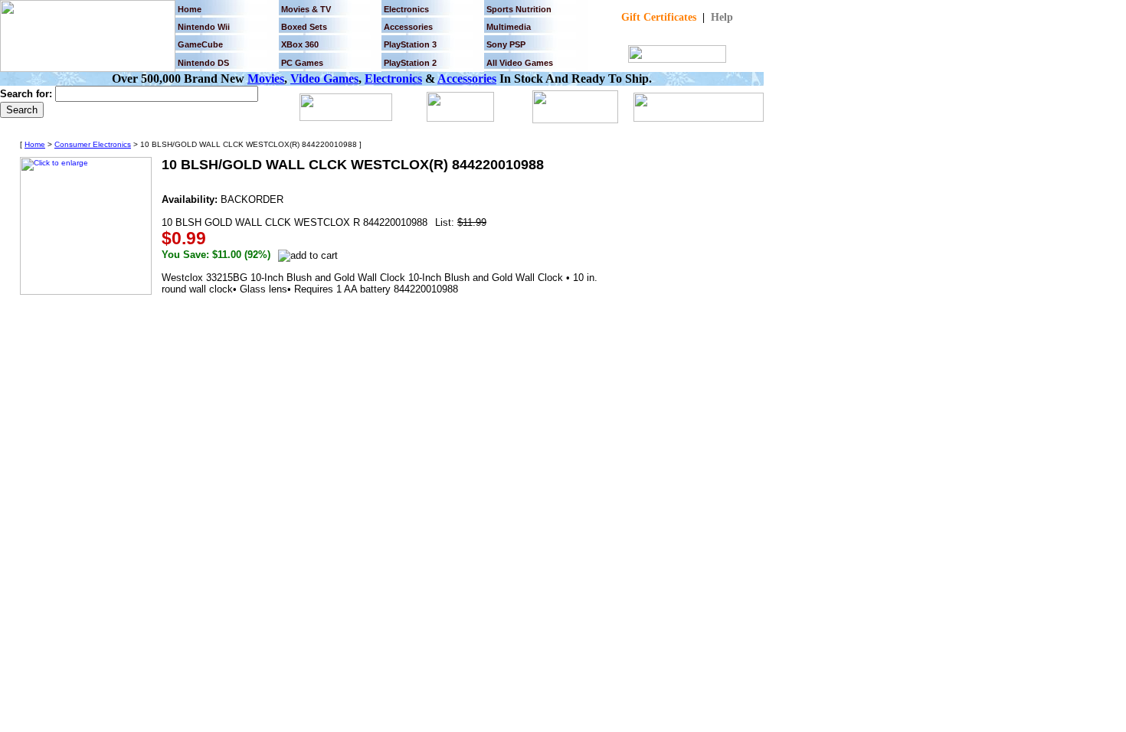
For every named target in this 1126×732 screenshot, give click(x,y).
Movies (265, 78)
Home (189, 9)
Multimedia (508, 26)
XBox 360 (300, 44)
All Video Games (519, 62)
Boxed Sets (304, 26)
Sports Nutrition (519, 9)
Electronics (406, 9)
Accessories (466, 78)
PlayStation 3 (410, 44)
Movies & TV (306, 9)
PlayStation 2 (410, 62)
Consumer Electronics (92, 144)
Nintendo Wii (204, 26)
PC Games (302, 62)
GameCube (200, 44)
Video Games (324, 78)
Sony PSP (505, 44)
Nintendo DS (203, 62)
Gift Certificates (658, 17)
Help (722, 17)
